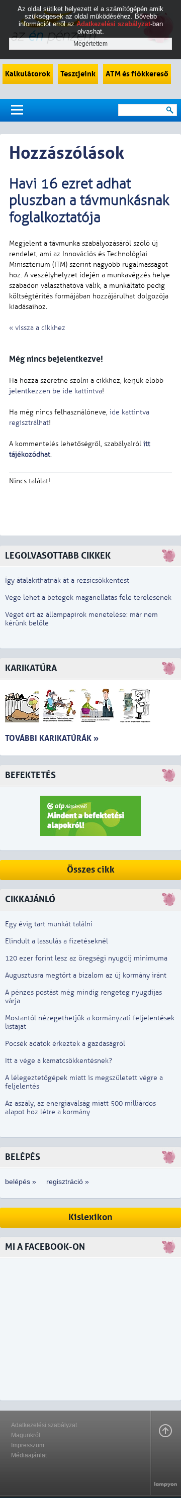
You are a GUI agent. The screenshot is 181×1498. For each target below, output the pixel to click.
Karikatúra (31, 668)
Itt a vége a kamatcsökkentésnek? (58, 1060)
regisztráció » (67, 1182)
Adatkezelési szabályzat (44, 1425)
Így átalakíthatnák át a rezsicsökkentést (67, 580)
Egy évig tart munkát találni (49, 924)
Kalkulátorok (27, 73)
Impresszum (27, 1445)
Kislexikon (90, 1217)
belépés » (20, 1182)
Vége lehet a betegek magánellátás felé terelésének (88, 597)
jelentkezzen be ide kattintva (55, 391)
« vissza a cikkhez (37, 328)
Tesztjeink (78, 73)
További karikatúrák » (52, 738)
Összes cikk (91, 870)
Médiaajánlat (29, 1455)
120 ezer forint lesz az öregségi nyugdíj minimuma (86, 958)
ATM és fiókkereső (137, 73)
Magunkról (25, 1435)
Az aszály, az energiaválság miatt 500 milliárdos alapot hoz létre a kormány (80, 1107)
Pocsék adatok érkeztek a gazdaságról (65, 1043)
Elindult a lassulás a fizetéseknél (56, 941)
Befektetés (30, 775)
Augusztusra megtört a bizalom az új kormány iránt (85, 975)
